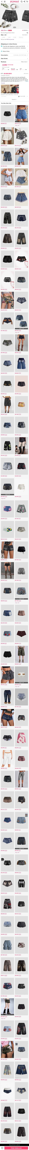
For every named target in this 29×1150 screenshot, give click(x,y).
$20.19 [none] (2, 539)
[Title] (14, 61)
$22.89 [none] (2, 1016)
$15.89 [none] (2, 830)
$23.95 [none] (2, 207)
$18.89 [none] (16, 476)
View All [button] (14, 99)
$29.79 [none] (16, 123)
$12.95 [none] (16, 496)
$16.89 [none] (16, 623)
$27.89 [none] (2, 352)
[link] (22, 1)
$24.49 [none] (16, 207)
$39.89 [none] (2, 434)
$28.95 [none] (2, 1079)
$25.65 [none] (2, 768)
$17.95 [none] (16, 600)
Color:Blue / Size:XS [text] (5, 75)
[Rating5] (8, 73)
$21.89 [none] (16, 186)
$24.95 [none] (2, 496)
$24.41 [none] (2, 684)
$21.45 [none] (2, 227)
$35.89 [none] (2, 248)
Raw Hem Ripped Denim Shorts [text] (7, 32)
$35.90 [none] (2, 559)
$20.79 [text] (3, 30)
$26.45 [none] (16, 289)
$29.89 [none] (2, 123)
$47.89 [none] (16, 518)
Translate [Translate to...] (3, 83)
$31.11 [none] (2, 809)
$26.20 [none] (16, 310)
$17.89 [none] (2, 330)
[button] (2, 1)
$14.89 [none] (2, 476)
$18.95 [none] (16, 248)
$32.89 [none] (2, 393)
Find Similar (16, 1148)
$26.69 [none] (16, 166)
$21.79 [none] (16, 145)
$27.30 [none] (2, 1059)
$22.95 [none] (16, 330)
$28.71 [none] (2, 975)
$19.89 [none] (2, 1038)
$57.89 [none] (2, 955)
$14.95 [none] (16, 393)
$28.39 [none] (2, 145)
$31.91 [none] (2, 455)
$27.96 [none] (16, 559)
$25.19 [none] (2, 186)
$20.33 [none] (16, 913)
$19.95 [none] (2, 269)
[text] (14, 16)
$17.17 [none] (16, 1100)
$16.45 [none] (2, 310)
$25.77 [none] (2, 727)
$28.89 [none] (16, 788)
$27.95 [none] (2, 166)
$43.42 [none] (2, 414)
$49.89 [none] (16, 373)
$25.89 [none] (16, 975)
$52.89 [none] (2, 913)
